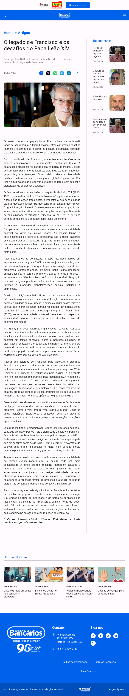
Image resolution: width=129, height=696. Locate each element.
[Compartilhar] (77, 73)
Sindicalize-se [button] (77, 5)
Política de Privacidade (74, 662)
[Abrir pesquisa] (4, 15)
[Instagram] (93, 635)
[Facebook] (100, 635)
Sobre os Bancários (105, 662)
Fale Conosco (88, 671)
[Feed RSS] (93, 643)
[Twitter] (108, 635)
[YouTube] (115, 635)
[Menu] (124, 15)
